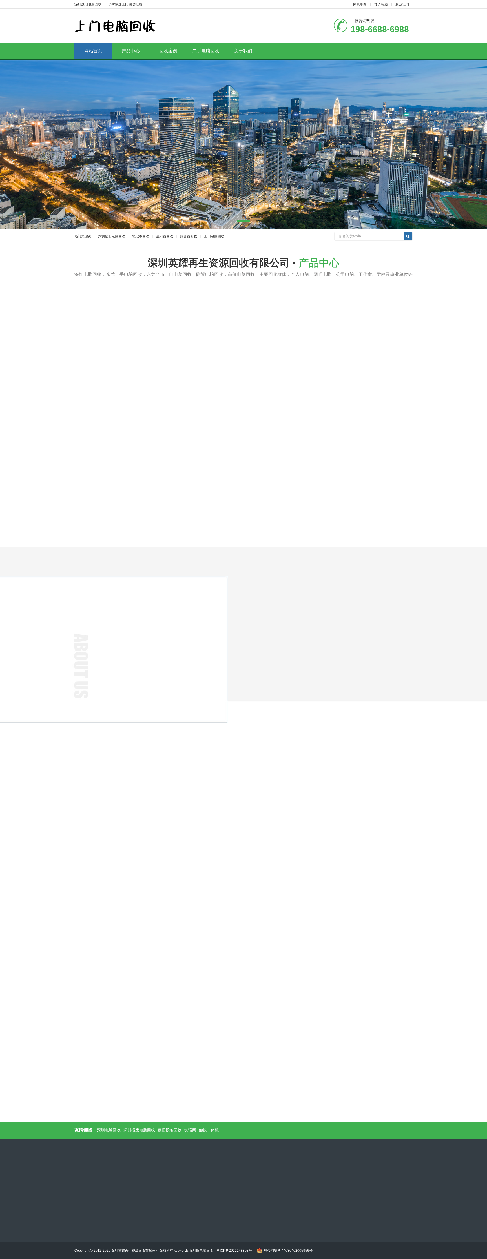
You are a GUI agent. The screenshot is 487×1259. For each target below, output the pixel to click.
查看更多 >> (243, 485)
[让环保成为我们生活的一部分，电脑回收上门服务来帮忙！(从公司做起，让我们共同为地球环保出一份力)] (201, 820)
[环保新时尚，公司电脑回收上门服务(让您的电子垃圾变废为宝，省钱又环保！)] (286, 812)
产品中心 (131, 50)
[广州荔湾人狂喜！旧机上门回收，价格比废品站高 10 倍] (373, 463)
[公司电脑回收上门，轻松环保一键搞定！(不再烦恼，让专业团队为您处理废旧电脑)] (371, 812)
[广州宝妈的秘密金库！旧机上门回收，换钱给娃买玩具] (288, 463)
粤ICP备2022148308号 (234, 1251)
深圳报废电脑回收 (139, 1130)
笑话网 (190, 1130)
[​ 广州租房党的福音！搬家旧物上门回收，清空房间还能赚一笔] (288, 398)
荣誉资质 (272, 779)
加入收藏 (381, 4)
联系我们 (402, 4)
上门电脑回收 (214, 236)
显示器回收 (164, 236)
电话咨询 (397, 558)
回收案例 (168, 50)
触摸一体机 (209, 1130)
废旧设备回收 (169, 1130)
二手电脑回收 (205, 50)
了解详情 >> (125, 721)
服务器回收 (188, 236)
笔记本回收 (140, 236)
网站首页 (93, 50)
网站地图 (360, 4)
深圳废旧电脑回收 (111, 236)
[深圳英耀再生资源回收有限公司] (115, 26)
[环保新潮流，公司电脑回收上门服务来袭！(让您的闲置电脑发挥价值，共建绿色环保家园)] (115, 812)
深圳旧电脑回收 (202, 1251)
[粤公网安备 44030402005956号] (284, 1245)
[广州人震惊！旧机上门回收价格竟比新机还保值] (373, 398)
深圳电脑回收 (109, 1130)
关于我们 (243, 50)
